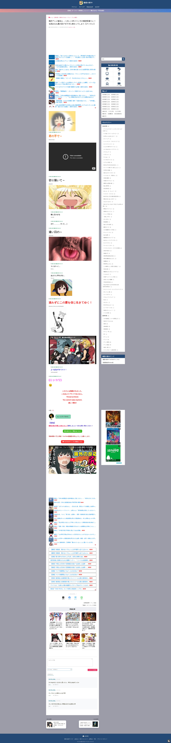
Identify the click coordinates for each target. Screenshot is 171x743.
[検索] (123, 59)
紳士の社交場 (118, 113)
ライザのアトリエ (109, 159)
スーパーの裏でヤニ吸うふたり (112, 167)
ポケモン (106, 302)
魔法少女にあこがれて (110, 199)
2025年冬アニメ (114, 106)
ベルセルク (107, 274)
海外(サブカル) (108, 321)
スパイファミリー (109, 144)
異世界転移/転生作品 (109, 256)
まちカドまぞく (108, 201)
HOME (86, 736)
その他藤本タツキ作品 (110, 229)
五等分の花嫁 (108, 170)
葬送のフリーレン (109, 208)
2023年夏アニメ (106, 99)
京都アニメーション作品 (110, 276)
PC (105, 334)
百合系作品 (107, 188)
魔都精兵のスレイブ (109, 237)
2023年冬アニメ (114, 96)
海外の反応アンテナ (68, 739)
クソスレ (90, 605)
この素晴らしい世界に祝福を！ (112, 266)
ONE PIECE (107, 250)
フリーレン (74, 6)
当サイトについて (84, 739)
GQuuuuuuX (90, 6)
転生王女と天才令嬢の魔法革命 (112, 196)
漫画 (119, 75)
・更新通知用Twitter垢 (107, 362)
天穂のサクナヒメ (109, 180)
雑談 (95, 605)
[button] (169, 741)
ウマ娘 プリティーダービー (111, 133)
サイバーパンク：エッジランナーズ (113, 289)
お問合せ (91, 739)
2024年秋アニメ (106, 106)
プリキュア (107, 151)
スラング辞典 (119, 85)
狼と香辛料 (107, 186)
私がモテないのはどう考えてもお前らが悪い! (113, 205)
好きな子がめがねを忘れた (111, 165)
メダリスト (107, 154)
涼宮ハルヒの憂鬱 (109, 279)
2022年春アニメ (114, 94)
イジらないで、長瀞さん (110, 175)
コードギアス (108, 294)
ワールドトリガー (109, 245)
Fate (105, 299)
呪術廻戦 (106, 222)
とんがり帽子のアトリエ (110, 146)
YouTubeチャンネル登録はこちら (73, 441)
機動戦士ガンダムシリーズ (111, 271)
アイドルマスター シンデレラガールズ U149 (112, 129)
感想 (119, 70)
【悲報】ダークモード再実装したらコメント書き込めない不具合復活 (85, 10)
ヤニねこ (107, 157)
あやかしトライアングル (110, 240)
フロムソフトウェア (109, 297)
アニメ (107, 75)
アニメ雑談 (93, 603)
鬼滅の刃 (107, 253)
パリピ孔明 (107, 312)
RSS (95, 739)
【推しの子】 (108, 216)
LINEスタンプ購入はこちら (73, 431)
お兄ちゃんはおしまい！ (110, 136)
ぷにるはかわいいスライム (111, 149)
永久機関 (110, 113)
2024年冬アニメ (114, 101)
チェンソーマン (108, 232)
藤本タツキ (107, 227)
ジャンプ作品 (108, 214)
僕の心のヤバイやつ (109, 172)
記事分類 (105, 315)
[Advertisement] (72, 39)
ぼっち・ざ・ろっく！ (110, 191)
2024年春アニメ (114, 104)
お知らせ (76, 739)
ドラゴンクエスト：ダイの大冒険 (112, 248)
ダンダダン (107, 219)
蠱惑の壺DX (88, 3)
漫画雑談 (107, 329)
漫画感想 (107, 326)
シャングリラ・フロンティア (111, 141)
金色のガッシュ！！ (109, 310)
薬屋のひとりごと (109, 211)
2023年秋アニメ (106, 101)
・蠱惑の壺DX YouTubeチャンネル (110, 359)
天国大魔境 (107, 178)
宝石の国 (106, 269)
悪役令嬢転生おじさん (110, 258)
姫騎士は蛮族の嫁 (109, 183)
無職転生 (107, 261)
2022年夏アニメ (106, 94)
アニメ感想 (107, 342)
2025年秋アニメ (106, 108)
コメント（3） (72, 27)
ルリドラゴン (108, 242)
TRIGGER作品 (108, 282)
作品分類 (105, 126)
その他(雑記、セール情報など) (112, 318)
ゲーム (106, 336)
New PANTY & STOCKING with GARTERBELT (111, 285)
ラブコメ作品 (108, 162)
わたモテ (97, 6)
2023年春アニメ (114, 99)
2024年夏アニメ (106, 104)
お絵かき (104, 111)
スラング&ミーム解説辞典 (111, 350)
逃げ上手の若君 (108, 224)
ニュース (107, 85)
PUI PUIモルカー (108, 305)
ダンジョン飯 (108, 292)
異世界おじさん (108, 263)
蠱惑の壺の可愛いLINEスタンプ (58, 425)
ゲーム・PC (107, 80)
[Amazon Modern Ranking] (119, 463)
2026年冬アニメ (114, 108)
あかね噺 (107, 235)
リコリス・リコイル (109, 193)
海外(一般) (107, 347)
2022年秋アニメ (106, 96)
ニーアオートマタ (109, 307)
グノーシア (81, 6)
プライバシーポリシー (102, 739)
